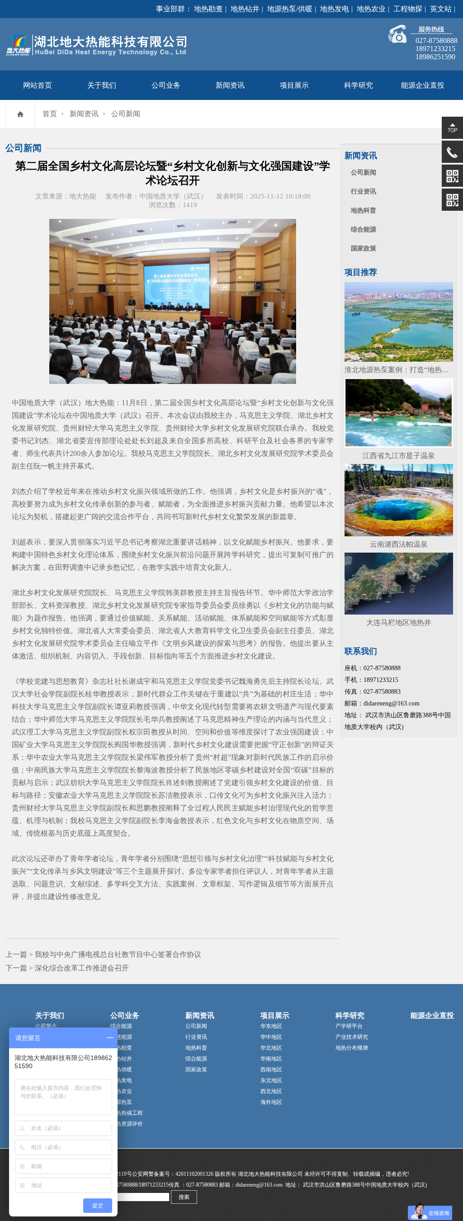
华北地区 (271, 1048)
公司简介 (46, 1026)
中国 (33, 554)
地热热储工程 (126, 1113)
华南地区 (271, 1058)
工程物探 (407, 9)
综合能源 (363, 229)
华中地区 (271, 1037)
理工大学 (41, 732)
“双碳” (301, 770)
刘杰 (41, 441)
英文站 (441, 9)
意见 (91, 896)
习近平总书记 (121, 542)
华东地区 (271, 1026)
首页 (50, 114)
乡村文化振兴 (129, 491)
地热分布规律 (351, 1048)
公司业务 (165, 85)
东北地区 (271, 1080)
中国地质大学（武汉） (48, 403)
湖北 (305, 415)
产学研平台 (349, 1026)
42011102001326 (194, 1174)
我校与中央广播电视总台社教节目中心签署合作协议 (118, 954)
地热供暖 (121, 1069)
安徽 (55, 795)
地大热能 (99, 403)
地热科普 (363, 210)
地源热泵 (121, 1102)
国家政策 (363, 248)
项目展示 (294, 85)
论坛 (242, 403)
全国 (184, 403)
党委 (216, 681)
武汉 (19, 732)
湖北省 (68, 441)
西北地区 (271, 1091)
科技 (19, 706)
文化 (231, 428)
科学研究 (358, 85)
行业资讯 (363, 191)
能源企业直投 (422, 85)
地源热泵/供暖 (289, 9)
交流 (113, 517)
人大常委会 (117, 630)
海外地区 (271, 1102)
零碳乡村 (239, 770)
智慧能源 (121, 1037)
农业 (282, 732)
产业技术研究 (351, 1037)
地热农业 (371, 9)
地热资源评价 (126, 1124)
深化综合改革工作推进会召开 (82, 968)
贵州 (70, 428)
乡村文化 (206, 403)
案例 (187, 884)
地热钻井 (245, 9)
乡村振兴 (290, 491)
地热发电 (334, 9)
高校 (221, 441)
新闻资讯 (230, 85)
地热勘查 (208, 9)
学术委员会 (316, 453)
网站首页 (37, 85)
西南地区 (271, 1069)
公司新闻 (125, 114)
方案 (33, 567)
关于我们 (101, 85)
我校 (210, 415)
